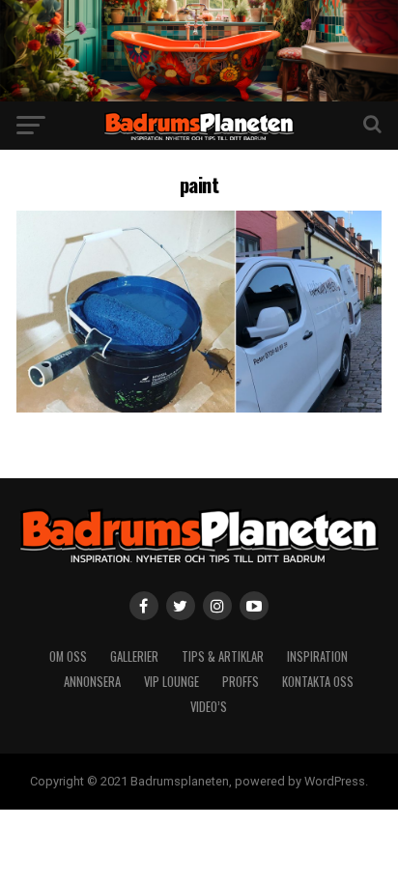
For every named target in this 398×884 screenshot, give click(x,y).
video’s (208, 707)
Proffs (240, 681)
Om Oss (68, 656)
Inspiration (317, 656)
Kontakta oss (318, 681)
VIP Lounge (171, 681)
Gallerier (134, 656)
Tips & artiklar (223, 656)
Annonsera (92, 681)
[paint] (199, 407)
